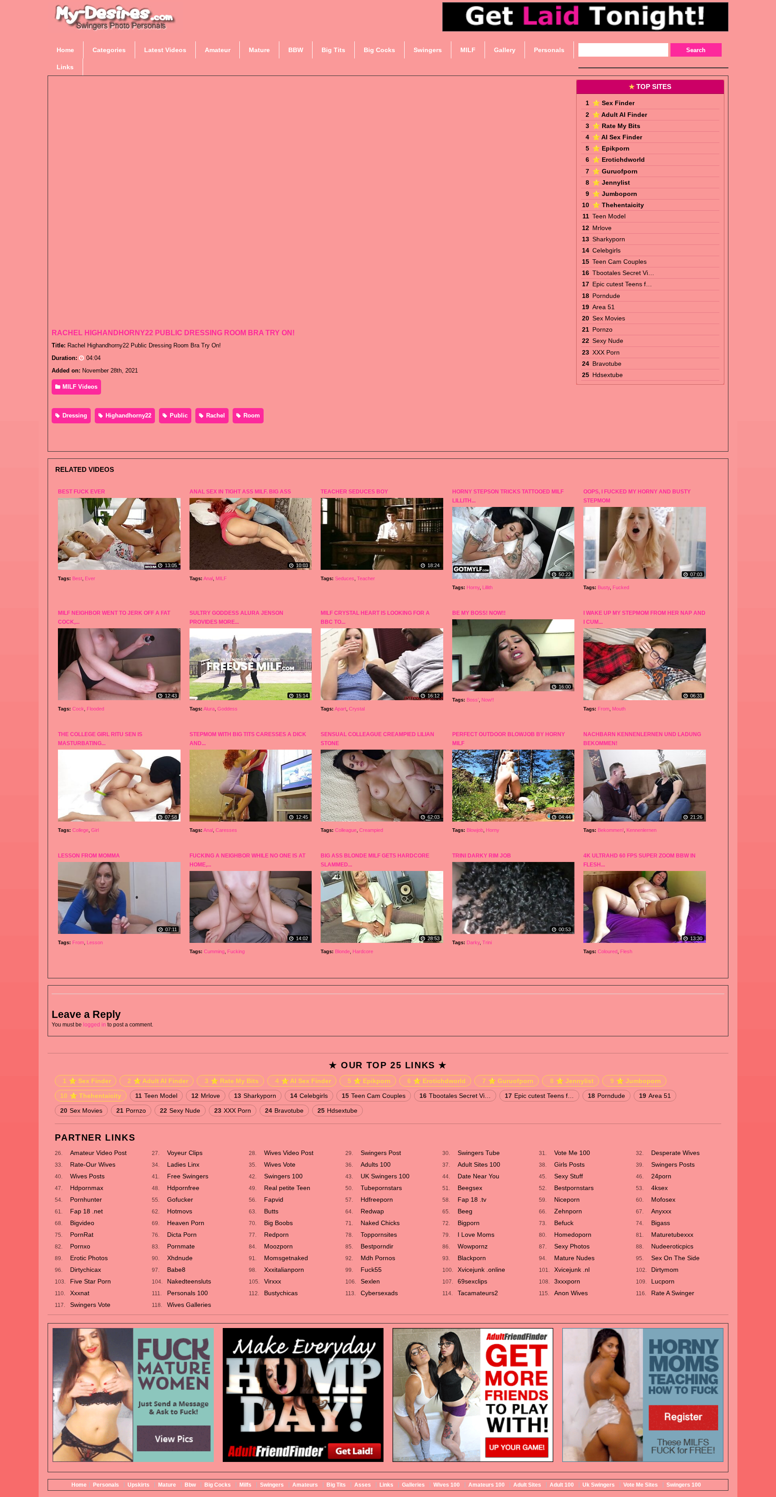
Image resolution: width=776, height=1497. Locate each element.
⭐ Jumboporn (614, 193)
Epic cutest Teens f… (622, 284)
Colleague (346, 830)
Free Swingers (187, 1176)
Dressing (74, 415)
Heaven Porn (185, 1222)
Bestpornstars (574, 1187)
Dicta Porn (182, 1234)
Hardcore (363, 951)
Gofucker (180, 1199)
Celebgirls (606, 250)
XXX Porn (606, 352)
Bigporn (469, 1222)
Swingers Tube (479, 1152)
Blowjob (475, 830)
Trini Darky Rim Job (481, 856)
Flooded (95, 708)
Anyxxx (661, 1211)
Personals (106, 1485)
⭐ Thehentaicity (618, 205)
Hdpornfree (183, 1187)
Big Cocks (217, 1485)
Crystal (357, 708)
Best (77, 578)
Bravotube (607, 363)
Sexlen (370, 1281)
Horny (473, 587)
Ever (90, 578)
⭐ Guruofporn (615, 171)
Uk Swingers (598, 1485)
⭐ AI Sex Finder (617, 137)
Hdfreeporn (377, 1199)
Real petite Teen (287, 1187)
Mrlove (602, 227)
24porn (661, 1176)
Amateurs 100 (486, 1485)
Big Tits (336, 1485)
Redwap (372, 1211)
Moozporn (278, 1246)
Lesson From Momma (89, 856)
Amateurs (305, 1485)
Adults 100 (376, 1164)
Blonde (342, 951)
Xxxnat (79, 1293)
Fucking (236, 951)
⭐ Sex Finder (613, 103)
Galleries (413, 1485)
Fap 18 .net (86, 1211)
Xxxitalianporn (284, 1269)
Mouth (619, 708)
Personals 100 (187, 1293)
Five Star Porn (90, 1281)
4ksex (659, 1187)
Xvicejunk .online (481, 1269)
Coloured (607, 951)
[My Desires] (115, 27)
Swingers (272, 1485)
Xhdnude (180, 1258)
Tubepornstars (381, 1187)
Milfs (245, 1485)
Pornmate (181, 1246)
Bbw (190, 1485)
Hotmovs (179, 1211)
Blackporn (472, 1258)
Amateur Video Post (98, 1152)
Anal (208, 578)
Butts (271, 1211)
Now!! (487, 699)
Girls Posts (569, 1164)
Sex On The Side (675, 1258)
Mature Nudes (574, 1258)
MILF (221, 578)
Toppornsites (379, 1234)
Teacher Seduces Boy (354, 492)
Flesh (626, 951)
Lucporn (663, 1281)
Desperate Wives (675, 1152)
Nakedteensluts (189, 1281)
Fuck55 (371, 1269)
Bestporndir (377, 1246)
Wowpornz (473, 1246)
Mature (167, 1485)
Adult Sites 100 (479, 1164)
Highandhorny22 (127, 415)
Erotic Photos (89, 1258)
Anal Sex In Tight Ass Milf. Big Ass (240, 492)
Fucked (621, 587)
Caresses (226, 830)
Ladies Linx (183, 1164)
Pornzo (602, 329)
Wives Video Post (288, 1152)
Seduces (344, 578)
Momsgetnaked (286, 1258)
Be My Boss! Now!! (479, 613)
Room (251, 415)
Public (178, 415)
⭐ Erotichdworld (618, 159)
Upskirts (139, 1485)
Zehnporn (568, 1211)
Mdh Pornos (378, 1258)
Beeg (465, 1211)
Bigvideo (82, 1222)
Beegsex (470, 1187)
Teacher (366, 578)
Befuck (563, 1222)
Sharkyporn (608, 239)
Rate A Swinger (672, 1293)
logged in (94, 1025)
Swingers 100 (283, 1176)
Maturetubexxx (672, 1234)
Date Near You (478, 1176)
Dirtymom (665, 1269)
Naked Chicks (380, 1222)
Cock (78, 708)
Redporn (276, 1234)
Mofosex (663, 1199)
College (80, 830)
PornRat (81, 1234)
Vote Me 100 (572, 1152)
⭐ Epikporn (611, 148)
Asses (362, 1485)
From (603, 708)
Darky (473, 942)
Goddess (227, 708)
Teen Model (609, 216)
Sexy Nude (607, 340)
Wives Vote (279, 1164)
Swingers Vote (90, 1304)
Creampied (371, 830)
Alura (209, 708)
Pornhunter (86, 1199)
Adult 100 (562, 1485)
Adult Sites (527, 1485)
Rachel (214, 415)
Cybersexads (379, 1293)
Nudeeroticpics (672, 1246)
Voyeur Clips (185, 1152)
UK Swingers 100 (385, 1176)
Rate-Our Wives (92, 1164)
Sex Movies (608, 318)
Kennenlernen (641, 830)
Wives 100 (446, 1485)
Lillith (487, 587)
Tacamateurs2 (478, 1293)
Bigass (660, 1222)
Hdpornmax (86, 1187)
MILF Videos (79, 386)
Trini (487, 942)
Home (79, 1485)
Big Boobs (278, 1222)
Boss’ (473, 699)
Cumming (214, 951)
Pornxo (80, 1246)
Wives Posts (87, 1176)
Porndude (606, 295)
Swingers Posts (673, 1164)
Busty (604, 587)
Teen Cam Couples (619, 261)
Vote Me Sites (640, 1485)
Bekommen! (611, 830)
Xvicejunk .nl (572, 1269)
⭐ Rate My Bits (616, 125)
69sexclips (472, 1281)
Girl (95, 830)
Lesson (95, 942)
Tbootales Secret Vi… (623, 272)
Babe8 (176, 1269)
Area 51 (603, 307)
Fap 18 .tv (472, 1199)
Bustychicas (281, 1293)
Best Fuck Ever (81, 492)
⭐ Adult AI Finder (619, 114)
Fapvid (273, 1199)
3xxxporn (567, 1281)
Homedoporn (572, 1234)
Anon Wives (571, 1293)
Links (386, 1485)
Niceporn (567, 1199)
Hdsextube (607, 374)
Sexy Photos (572, 1246)
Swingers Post (381, 1152)
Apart (340, 708)
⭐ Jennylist (611, 182)
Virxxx (272, 1281)
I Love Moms (476, 1234)
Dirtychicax (85, 1269)
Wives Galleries (189, 1304)
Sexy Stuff (568, 1176)
